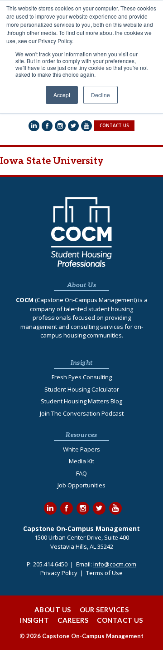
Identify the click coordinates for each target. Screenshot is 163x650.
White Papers (81, 449)
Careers (73, 620)
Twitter (99, 508)
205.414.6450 (50, 564)
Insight (34, 620)
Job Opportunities (81, 485)
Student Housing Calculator (81, 389)
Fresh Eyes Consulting (82, 377)
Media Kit (81, 461)
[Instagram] (60, 125)
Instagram (83, 508)
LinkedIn (50, 508)
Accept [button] (61, 95)
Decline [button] (100, 95)
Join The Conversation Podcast (82, 413)
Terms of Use (104, 573)
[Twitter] (73, 125)
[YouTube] (86, 125)
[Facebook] (47, 125)
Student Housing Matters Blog (81, 401)
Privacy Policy (58, 573)
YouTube (115, 508)
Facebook (66, 508)
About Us (52, 609)
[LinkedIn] (34, 125)
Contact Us (120, 620)
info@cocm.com (114, 564)
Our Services (104, 609)
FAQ (81, 473)
